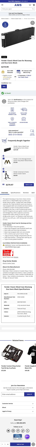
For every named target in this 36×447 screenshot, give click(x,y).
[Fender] (8, 255)
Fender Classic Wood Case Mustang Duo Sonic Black (21, 147)
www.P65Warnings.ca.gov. (12, 247)
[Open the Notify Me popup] (4, 101)
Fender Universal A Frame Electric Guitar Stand (21, 172)
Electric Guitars (5, 18)
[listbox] (18, 87)
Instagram (13, 430)
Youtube (8, 430)
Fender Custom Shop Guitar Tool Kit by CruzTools (11, 367)
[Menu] (2, 5)
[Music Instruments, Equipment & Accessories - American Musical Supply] (18, 5)
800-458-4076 (21, 423)
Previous (3, 354)
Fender (4, 57)
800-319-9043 (15, 134)
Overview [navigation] (4, 193)
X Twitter (27, 430)
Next (33, 354)
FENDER (16, 257)
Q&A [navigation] (33, 193)
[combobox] (18, 8)
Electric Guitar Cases (16, 18)
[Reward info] (9, 79)
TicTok (23, 430)
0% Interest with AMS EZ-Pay (27, 71)
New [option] (4, 86)
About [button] (4, 407)
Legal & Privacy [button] (6, 411)
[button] (34, 5)
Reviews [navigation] (26, 193)
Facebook (18, 430)
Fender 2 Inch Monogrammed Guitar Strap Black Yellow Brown (23, 159)
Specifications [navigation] (15, 193)
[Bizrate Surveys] (19, 438)
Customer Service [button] (7, 403)
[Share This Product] (32, 23)
